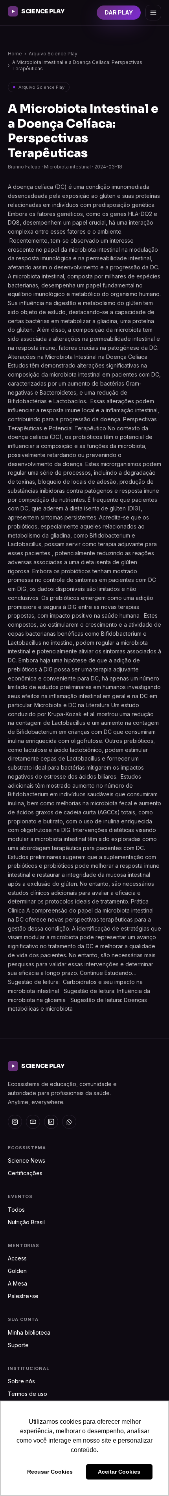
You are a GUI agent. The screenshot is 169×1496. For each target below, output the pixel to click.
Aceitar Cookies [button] (119, 1472)
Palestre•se (23, 1296)
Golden (17, 1270)
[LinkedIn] (51, 1122)
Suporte (18, 1345)
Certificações (25, 1173)
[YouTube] (33, 1122)
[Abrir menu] (153, 12)
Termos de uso (27, 1393)
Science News (26, 1160)
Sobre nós (21, 1381)
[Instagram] (15, 1122)
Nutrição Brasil (26, 1222)
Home (15, 54)
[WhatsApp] (69, 1122)
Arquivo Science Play (53, 54)
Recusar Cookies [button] (50, 1472)
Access (17, 1258)
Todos (16, 1209)
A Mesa (17, 1283)
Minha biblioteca (29, 1332)
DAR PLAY (119, 12)
